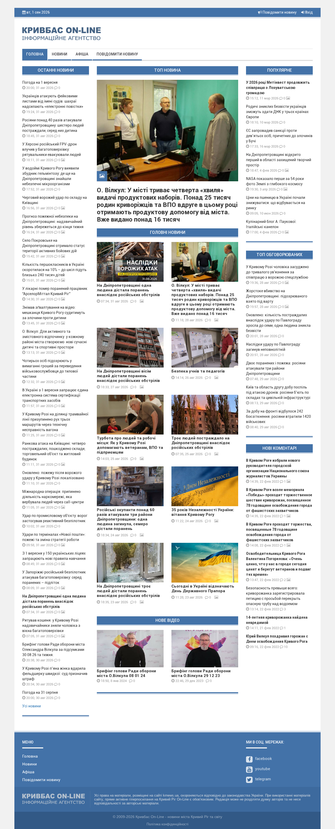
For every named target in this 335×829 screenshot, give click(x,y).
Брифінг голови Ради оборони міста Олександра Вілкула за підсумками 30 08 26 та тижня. (53, 649)
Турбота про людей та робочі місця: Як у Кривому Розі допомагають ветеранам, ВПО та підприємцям (130, 445)
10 (285, 647)
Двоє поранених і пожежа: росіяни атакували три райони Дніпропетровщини (275, 368)
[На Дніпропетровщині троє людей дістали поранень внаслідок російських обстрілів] (130, 563)
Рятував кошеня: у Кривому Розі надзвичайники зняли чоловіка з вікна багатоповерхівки (51, 625)
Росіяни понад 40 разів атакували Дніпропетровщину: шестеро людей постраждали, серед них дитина (53, 125)
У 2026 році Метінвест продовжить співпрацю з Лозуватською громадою (278, 87)
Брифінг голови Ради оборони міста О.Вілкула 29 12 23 (201, 673)
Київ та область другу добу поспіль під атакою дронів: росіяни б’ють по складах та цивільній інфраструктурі (278, 392)
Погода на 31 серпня (40, 692)
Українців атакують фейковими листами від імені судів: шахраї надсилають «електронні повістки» (52, 101)
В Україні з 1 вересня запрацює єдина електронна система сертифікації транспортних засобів (55, 395)
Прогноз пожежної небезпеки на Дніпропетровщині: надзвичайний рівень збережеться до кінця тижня (52, 221)
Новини (59, 54)
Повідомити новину (279, 12)
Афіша (82, 54)
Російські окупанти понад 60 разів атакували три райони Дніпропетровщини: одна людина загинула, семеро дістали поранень (125, 519)
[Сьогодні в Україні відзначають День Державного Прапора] (204, 563)
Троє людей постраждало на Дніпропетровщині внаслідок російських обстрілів (200, 443)
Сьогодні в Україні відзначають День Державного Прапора (202, 588)
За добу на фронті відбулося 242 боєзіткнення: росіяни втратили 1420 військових (278, 416)
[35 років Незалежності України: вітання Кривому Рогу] (204, 486)
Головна (34, 54)
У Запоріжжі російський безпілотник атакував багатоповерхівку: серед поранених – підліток (54, 577)
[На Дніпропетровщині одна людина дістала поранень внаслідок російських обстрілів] (130, 262)
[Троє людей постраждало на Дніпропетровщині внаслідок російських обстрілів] (204, 415)
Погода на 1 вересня (40, 82)
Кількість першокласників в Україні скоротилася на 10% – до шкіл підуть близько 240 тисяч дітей (54, 269)
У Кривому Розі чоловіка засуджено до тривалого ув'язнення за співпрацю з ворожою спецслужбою (277, 272)
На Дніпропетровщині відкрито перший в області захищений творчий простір (278, 160)
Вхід (308, 12)
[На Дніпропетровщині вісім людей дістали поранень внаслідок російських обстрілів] (130, 348)
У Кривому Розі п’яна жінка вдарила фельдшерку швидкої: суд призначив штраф (54, 673)
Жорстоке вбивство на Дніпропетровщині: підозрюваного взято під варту (276, 296)
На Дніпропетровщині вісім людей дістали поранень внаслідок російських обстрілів (128, 376)
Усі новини (31, 706)
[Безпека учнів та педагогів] (204, 348)
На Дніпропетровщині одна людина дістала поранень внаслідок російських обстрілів (54, 601)
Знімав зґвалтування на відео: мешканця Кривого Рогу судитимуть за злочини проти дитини (53, 312)
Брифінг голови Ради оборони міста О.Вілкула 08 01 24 (126, 673)
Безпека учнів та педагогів (198, 371)
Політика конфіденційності (167, 824)
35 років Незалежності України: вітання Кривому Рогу (202, 512)
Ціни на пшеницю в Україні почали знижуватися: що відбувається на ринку (275, 202)
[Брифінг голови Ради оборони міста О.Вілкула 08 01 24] (130, 648)
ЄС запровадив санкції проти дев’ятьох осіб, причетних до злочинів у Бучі (279, 135)
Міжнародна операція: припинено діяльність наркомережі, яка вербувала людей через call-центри (53, 496)
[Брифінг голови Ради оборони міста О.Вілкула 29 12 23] (204, 648)
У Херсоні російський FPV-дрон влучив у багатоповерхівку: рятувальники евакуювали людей (51, 149)
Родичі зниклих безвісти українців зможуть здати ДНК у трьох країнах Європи (277, 111)
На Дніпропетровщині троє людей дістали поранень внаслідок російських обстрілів (128, 591)
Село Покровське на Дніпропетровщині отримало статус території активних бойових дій (53, 245)
